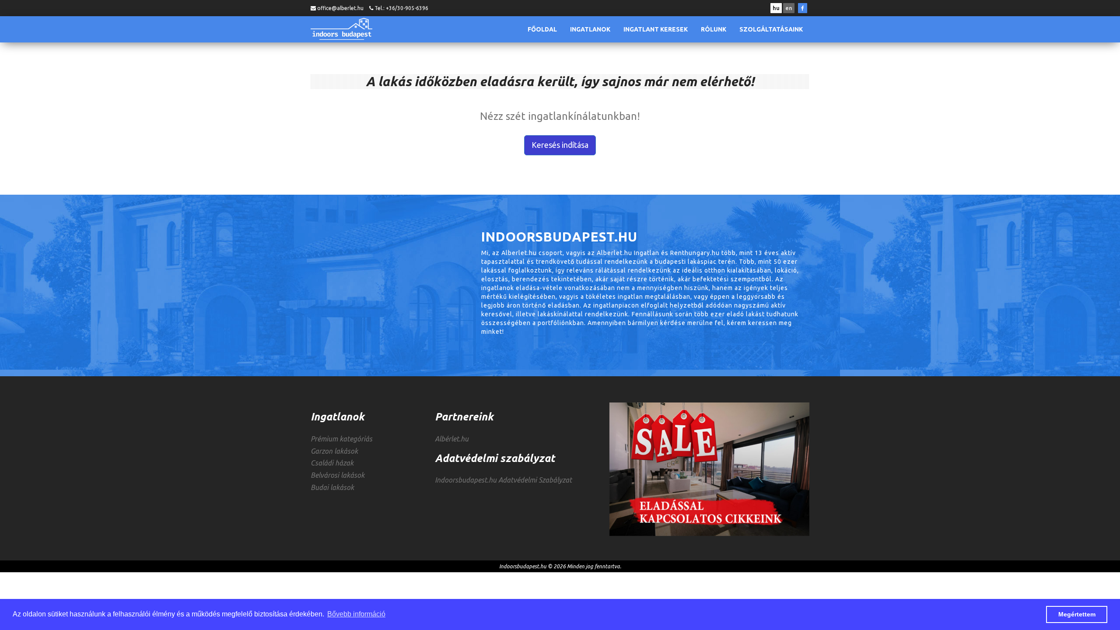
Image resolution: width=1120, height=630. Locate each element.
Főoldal (542, 29)
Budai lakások (332, 487)
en (788, 8)
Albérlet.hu (452, 439)
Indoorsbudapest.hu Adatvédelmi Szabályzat (503, 480)
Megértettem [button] (1077, 614)
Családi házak (332, 463)
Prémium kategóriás (341, 439)
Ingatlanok (590, 29)
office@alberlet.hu (340, 8)
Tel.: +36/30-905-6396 (401, 8)
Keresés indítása (560, 144)
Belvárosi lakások (337, 475)
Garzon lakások (334, 451)
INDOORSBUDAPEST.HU (341, 29)
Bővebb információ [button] (356, 614)
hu (776, 8)
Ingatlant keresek (655, 29)
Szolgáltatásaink (771, 29)
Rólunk (713, 29)
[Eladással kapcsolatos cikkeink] (709, 469)
